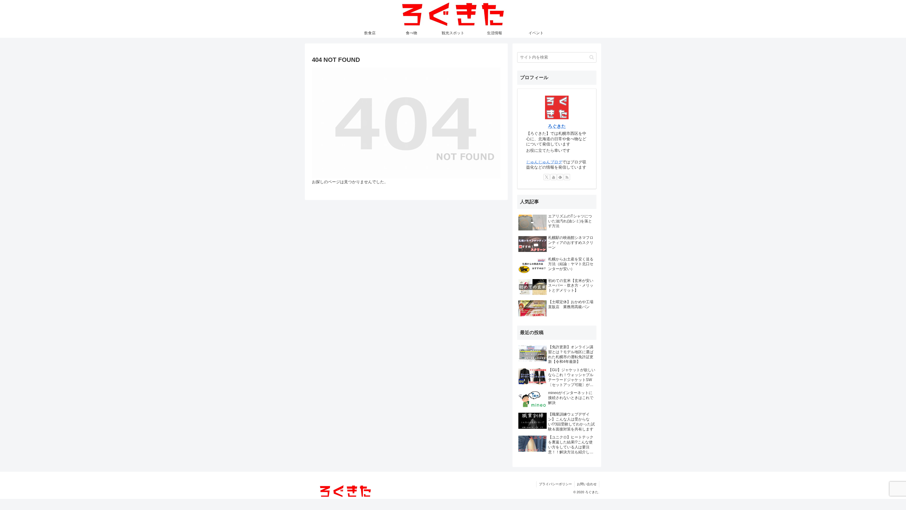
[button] (591, 57)
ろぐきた (557, 126)
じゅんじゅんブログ (544, 162)
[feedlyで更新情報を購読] (560, 177)
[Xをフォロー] (547, 177)
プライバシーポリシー (555, 484)
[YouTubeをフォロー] (553, 177)
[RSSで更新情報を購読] (567, 177)
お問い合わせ (587, 484)
